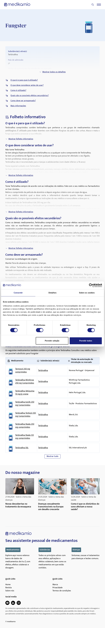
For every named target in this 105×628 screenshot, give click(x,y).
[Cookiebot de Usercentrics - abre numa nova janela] (91, 285)
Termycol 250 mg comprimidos (22, 370)
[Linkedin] (13, 603)
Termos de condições (61, 590)
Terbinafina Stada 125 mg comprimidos (24, 437)
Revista (8, 587)
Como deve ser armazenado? (23, 100)
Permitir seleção (52, 341)
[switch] (39, 330)
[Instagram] (19, 603)
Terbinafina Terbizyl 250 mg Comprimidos (25, 415)
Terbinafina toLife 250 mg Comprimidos (24, 404)
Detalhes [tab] (52, 293)
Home (7, 584)
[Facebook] (7, 603)
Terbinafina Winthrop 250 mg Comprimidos (24, 381)
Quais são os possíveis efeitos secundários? (29, 95)
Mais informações (18, 105)
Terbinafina (43, 370)
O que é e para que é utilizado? (24, 80)
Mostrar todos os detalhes (54, 72)
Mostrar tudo (52, 456)
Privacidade (57, 587)
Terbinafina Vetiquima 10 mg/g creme (24, 393)
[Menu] (99, 4)
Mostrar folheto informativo (20, 139)
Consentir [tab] (18, 293)
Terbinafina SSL (21, 447)
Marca (55, 584)
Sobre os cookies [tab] (87, 293)
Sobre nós (9, 590)
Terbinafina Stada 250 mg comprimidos (24, 426)
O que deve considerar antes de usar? (27, 85)
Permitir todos (85, 341)
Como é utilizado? (18, 90)
